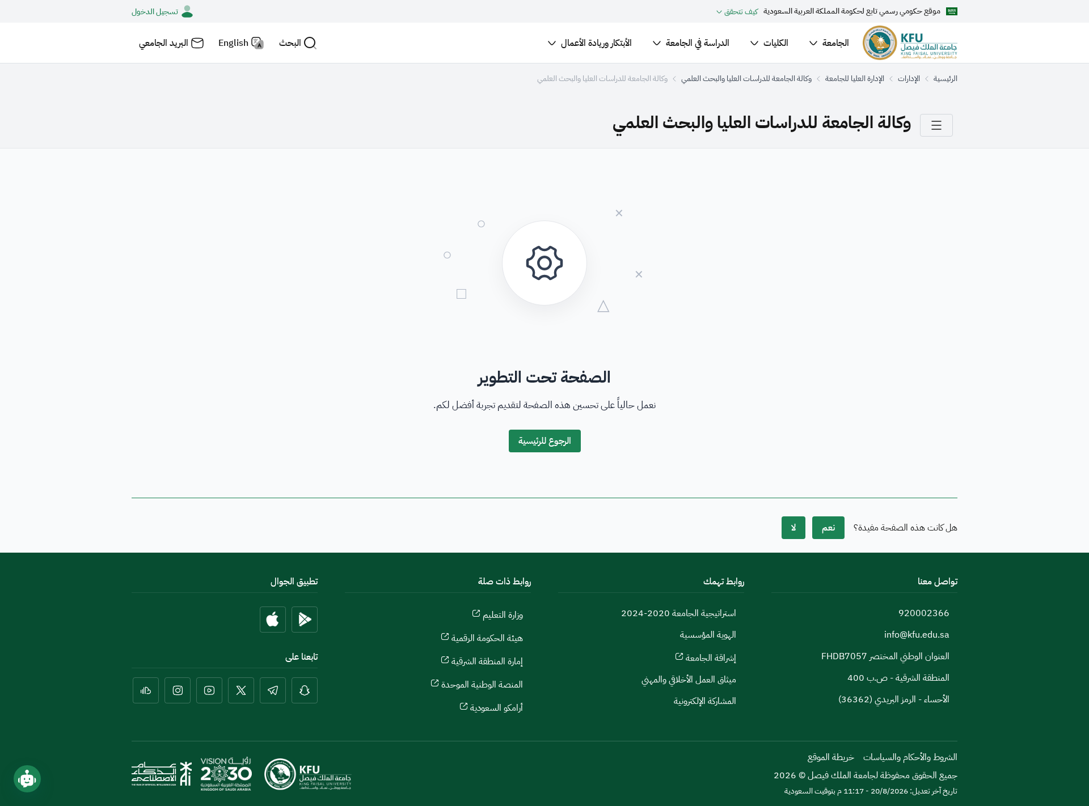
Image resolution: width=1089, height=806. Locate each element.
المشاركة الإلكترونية (705, 701)
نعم (828, 527)
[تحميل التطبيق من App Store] (273, 619)
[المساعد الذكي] (27, 778)
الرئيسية (945, 78)
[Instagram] (177, 690)
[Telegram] (273, 690)
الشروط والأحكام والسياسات (910, 757)
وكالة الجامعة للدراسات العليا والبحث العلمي (746, 78)
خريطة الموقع (831, 757)
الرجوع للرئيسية (544, 441)
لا (793, 527)
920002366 (923, 613)
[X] (241, 690)
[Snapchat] (305, 690)
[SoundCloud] (146, 690)
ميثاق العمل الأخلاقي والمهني (688, 679)
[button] (298, 43)
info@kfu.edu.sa (916, 635)
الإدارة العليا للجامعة (854, 78)
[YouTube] (209, 690)
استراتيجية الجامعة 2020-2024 (678, 613)
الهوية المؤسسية (708, 635)
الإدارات (909, 78)
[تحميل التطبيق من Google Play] (305, 619)
